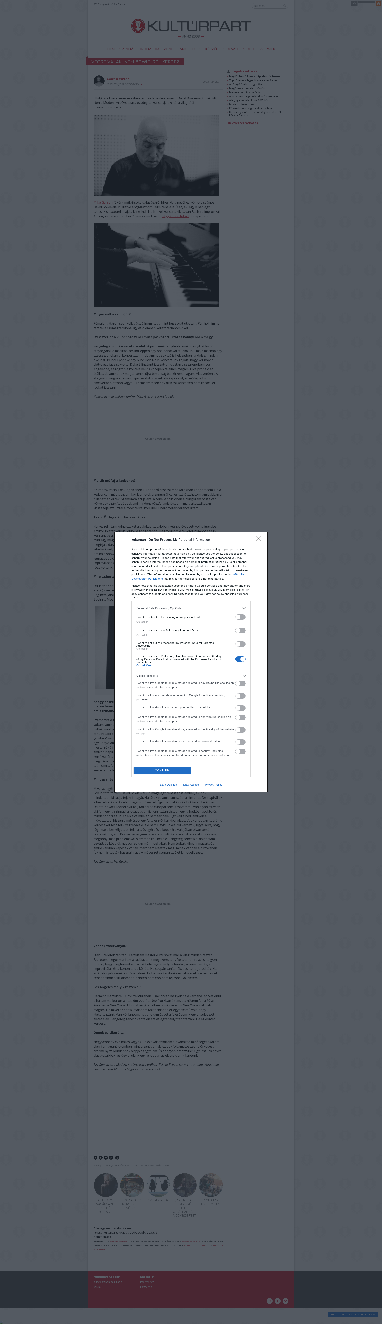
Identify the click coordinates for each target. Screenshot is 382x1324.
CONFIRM (162, 770)
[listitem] (191, 608)
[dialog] (191, 662)
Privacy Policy (213, 784)
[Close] (260, 540)
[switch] (240, 617)
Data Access (191, 784)
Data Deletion (168, 784)
